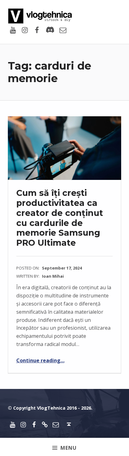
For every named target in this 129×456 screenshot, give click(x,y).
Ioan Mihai (53, 276)
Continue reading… (40, 360)
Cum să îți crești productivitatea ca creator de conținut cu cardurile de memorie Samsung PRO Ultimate (59, 218)
